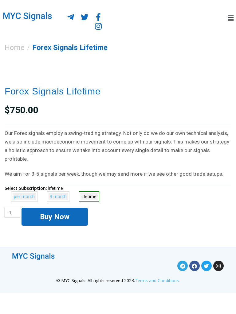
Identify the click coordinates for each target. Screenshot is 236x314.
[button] (228, 18)
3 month (58, 196)
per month (24, 196)
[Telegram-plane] (70, 16)
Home (15, 47)
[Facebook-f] (98, 16)
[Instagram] (98, 26)
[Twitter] (84, 16)
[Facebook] (194, 266)
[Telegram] (182, 266)
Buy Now (54, 217)
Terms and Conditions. (157, 280)
